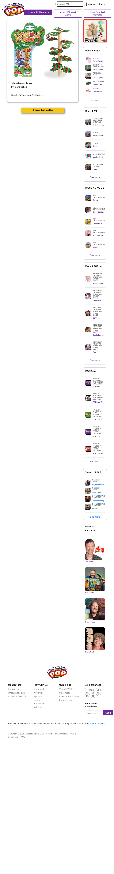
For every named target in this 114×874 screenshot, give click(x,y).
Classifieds (65, 693)
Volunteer (39, 707)
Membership (40, 689)
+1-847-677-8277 (17, 696)
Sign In (102, 4)
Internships (39, 703)
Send (108, 712)
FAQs (22, 737)
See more (95, 100)
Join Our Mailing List (43, 110)
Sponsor (38, 696)
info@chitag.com (17, 693)
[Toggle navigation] (109, 4)
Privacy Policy (60, 734)
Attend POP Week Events (68, 13)
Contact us (13, 689)
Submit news (66, 700)
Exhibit (37, 700)
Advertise (38, 693)
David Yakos (21, 87)
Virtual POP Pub (67, 689)
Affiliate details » (98, 723)
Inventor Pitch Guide (69, 696)
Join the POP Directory (38, 12)
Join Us (91, 4)
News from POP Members (97, 13)
